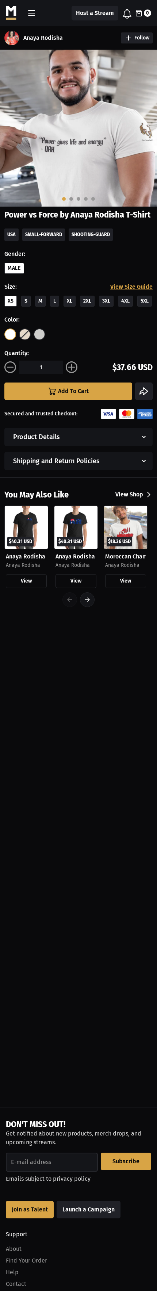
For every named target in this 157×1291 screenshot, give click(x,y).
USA (11, 234)
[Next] (87, 599)
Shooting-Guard (91, 234)
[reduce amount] (10, 367)
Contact (16, 1283)
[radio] (10, 334)
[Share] (144, 391)
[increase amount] (71, 367)
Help (12, 1272)
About (14, 1248)
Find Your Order (26, 1260)
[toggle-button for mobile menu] (31, 13)
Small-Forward (43, 234)
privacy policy (72, 1178)
